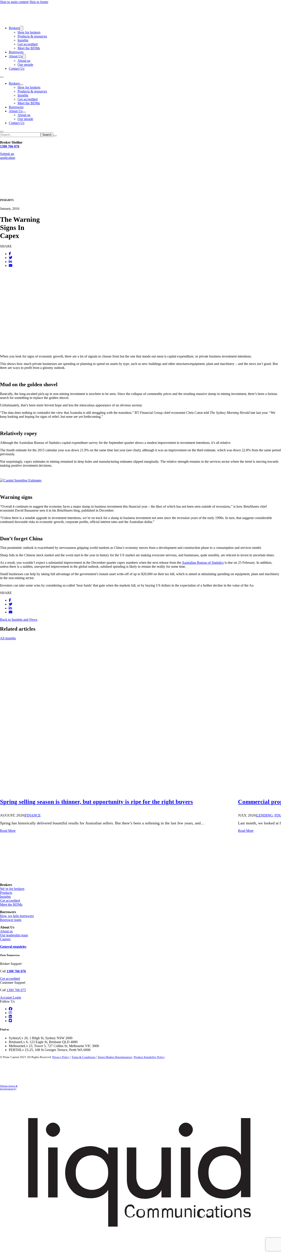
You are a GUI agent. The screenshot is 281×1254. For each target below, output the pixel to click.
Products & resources (32, 36)
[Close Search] (55, 135)
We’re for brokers (12, 889)
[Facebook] (10, 254)
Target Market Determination (114, 1057)
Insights (23, 40)
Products (6, 893)
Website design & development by (9, 1087)
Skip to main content (14, 2)
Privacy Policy (61, 1057)
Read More (8, 830)
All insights (8, 638)
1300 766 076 (9, 146)
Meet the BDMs (29, 48)
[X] (10, 258)
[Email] (10, 265)
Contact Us (16, 68)
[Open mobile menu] (2, 77)
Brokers (14, 28)
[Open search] (2, 131)
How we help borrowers (17, 916)
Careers (5, 939)
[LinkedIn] (10, 261)
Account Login (10, 997)
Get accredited (28, 44)
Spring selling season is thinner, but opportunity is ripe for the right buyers (96, 802)
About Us (15, 56)
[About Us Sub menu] (24, 56)
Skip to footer (38, 2)
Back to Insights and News (18, 619)
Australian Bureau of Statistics (203, 562)
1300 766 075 (16, 990)
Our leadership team (14, 935)
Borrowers (16, 52)
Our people (25, 64)
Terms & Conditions (83, 1057)
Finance (33, 815)
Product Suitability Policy (149, 1057)
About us (24, 60)
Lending (264, 815)
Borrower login (10, 920)
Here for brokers (29, 32)
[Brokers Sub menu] (21, 28)
